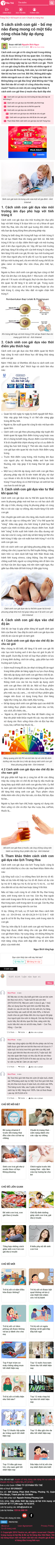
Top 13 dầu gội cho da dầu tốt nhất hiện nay (41, 1431)
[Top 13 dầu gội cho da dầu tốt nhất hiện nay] (41, 1417)
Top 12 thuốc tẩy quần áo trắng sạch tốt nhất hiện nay (14, 1433)
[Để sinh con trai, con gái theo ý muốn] (13, 1199)
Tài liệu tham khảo (38, 47)
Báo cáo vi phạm (36, 1032)
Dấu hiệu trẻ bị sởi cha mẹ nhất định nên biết (41, 1465)
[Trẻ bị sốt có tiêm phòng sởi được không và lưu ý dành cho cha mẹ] (13, 1313)
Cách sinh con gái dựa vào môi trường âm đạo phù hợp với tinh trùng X (26, 98)
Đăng (50, 983)
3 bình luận (8, 969)
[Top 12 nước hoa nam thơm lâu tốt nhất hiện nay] (41, 1350)
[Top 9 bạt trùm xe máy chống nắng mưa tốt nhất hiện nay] (13, 1350)
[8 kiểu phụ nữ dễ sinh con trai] (41, 1233)
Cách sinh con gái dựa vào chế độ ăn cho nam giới (26, 117)
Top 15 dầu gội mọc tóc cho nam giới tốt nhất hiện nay (13, 1467)
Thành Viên (34, 13)
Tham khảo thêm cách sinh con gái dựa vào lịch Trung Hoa (27, 121)
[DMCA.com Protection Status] (9, 1523)
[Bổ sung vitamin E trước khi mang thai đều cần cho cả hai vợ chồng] (13, 1117)
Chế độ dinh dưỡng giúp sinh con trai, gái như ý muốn (40, 1215)
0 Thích (11, 1032)
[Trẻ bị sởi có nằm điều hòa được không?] (13, 1276)
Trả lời (22, 1032)
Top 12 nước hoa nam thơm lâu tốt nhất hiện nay (41, 1365)
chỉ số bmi (28, 1482)
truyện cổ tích (21, 1479)
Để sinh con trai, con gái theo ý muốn (13, 1213)
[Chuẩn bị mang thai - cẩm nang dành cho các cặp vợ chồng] (41, 1117)
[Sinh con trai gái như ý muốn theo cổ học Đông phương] (13, 1153)
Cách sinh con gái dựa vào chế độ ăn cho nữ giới (25, 114)
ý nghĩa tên (18, 1482)
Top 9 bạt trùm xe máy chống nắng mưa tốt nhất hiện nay (13, 1365)
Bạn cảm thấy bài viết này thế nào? (27, 957)
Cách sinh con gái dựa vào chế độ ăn (19, 110)
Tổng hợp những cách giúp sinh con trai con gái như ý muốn (13, 1249)
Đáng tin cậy (34, 962)
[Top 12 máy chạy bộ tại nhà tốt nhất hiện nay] (41, 1383)
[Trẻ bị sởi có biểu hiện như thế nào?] (13, 1383)
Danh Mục (7, 13)
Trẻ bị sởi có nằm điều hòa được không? (13, 1291)
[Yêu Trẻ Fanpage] (31, 1518)
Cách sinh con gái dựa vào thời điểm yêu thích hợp (24, 103)
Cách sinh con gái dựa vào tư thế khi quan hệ (22, 106)
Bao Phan (11, 993)
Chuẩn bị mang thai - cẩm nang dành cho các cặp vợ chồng (40, 1133)
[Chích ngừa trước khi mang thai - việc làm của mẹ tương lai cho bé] (41, 1153)
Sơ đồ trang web (8, 1528)
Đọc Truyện (20, 13)
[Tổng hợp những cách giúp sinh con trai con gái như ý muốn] (13, 1233)
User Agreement (25, 1526)
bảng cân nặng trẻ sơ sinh (40, 1479)
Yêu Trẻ (10, 3)
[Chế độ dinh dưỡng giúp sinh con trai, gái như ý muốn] (41, 1199)
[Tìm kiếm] (52, 2)
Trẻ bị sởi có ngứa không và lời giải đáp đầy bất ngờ (40, 1329)
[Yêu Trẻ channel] (24, 1518)
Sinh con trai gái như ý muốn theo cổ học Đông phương (13, 1169)
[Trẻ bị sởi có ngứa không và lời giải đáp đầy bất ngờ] (41, 1313)
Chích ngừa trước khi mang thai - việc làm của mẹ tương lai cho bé (40, 1170)
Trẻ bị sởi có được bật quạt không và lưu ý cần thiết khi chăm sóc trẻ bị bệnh (41, 1293)
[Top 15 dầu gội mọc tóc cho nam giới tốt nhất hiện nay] (13, 1451)
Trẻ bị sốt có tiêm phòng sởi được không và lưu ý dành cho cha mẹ (14, 1330)
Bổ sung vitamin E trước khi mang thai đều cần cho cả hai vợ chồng (13, 1134)
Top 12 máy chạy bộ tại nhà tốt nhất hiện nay (40, 1399)
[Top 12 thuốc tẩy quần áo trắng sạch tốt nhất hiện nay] (13, 1417)
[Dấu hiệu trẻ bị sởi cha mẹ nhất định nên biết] (41, 1451)
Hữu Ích (20, 962)
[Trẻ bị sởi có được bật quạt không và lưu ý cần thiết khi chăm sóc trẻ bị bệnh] (41, 1276)
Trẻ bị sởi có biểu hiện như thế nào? (13, 1397)
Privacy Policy (47, 1526)
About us (5, 1526)
